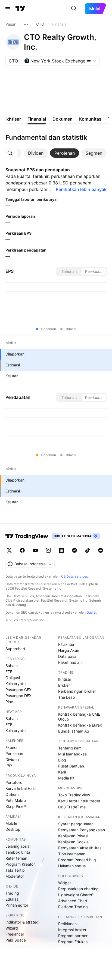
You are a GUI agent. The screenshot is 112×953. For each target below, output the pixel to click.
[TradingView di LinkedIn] (61, 550)
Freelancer (14, 934)
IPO (8, 765)
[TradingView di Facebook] (22, 550)
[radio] (69, 271)
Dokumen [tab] (62, 119)
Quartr (91, 612)
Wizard (11, 928)
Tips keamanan (71, 854)
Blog (62, 760)
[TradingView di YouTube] (35, 550)
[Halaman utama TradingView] (20, 9)
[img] (88, 60)
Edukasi (12, 899)
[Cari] (74, 8)
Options (12, 794)
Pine (9, 701)
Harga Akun (68, 650)
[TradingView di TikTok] (87, 550)
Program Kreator (20, 864)
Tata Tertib (15, 870)
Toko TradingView (74, 795)
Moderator (14, 876)
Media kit (66, 778)
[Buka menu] (7, 8)
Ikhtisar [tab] (13, 119)
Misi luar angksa (72, 754)
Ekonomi (12, 747)
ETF (8, 671)
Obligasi (12, 677)
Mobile (11, 823)
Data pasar (68, 656)
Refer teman (16, 858)
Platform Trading (73, 906)
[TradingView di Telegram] (74, 550)
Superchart (15, 648)
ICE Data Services (74, 576)
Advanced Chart (72, 900)
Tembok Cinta (17, 852)
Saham (11, 665)
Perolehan (14, 753)
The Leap (66, 697)
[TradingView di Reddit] (100, 550)
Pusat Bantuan (71, 766)
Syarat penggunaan (76, 823)
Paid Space (15, 940)
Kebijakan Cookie (73, 842)
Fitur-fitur (66, 644)
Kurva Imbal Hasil (20, 788)
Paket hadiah (70, 662)
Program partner (73, 935)
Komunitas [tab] (90, 119)
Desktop (12, 829)
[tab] (36, 153)
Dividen (12, 759)
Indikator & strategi (22, 922)
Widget (64, 882)
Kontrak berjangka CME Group (79, 716)
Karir (62, 772)
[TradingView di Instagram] (48, 550)
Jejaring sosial (17, 846)
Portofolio (13, 782)
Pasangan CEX (18, 689)
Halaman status (72, 866)
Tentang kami (70, 748)
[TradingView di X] (9, 550)
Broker (64, 685)
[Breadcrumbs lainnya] (25, 24)
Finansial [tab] (36, 119)
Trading (12, 893)
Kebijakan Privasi (73, 835)
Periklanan (67, 923)
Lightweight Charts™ (76, 894)
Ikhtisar (64, 679)
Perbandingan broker (77, 691)
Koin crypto (15, 683)
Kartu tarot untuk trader (79, 801)
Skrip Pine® (15, 806)
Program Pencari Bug (77, 860)
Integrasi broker (72, 929)
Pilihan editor (16, 905)
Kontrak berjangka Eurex (80, 725)
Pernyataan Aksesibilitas (79, 848)
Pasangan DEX (18, 695)
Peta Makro (15, 800)
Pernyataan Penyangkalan (81, 829)
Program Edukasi (73, 941)
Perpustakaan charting (78, 888)
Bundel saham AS (73, 731)
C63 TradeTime (72, 807)
